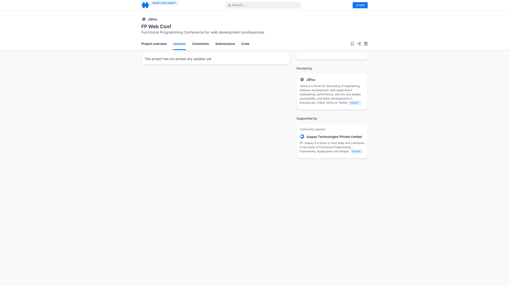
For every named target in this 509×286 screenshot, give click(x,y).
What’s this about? (164, 2)
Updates (179, 44)
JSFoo (152, 19)
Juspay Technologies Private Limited (334, 137)
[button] (357, 44)
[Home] (159, 5)
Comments (200, 44)
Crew (245, 44)
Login (360, 5)
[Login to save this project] (352, 44)
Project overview (154, 44)
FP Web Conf (156, 26)
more (353, 102)
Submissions (225, 44)
